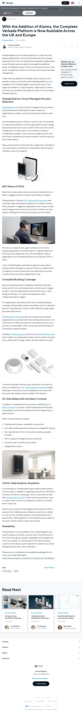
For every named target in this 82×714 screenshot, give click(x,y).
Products (5, 647)
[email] (77, 46)
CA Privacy (47, 706)
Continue (29, 13)
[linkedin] (71, 46)
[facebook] (59, 46)
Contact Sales (41, 684)
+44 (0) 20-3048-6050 (41, 674)
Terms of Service (52, 701)
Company (5, 642)
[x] (65, 46)
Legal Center (28, 701)
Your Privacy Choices (35, 706)
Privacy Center (40, 701)
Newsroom (5, 658)
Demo (65, 3)
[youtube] (48, 697)
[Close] (79, 8)
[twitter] (39, 697)
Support (4, 653)
